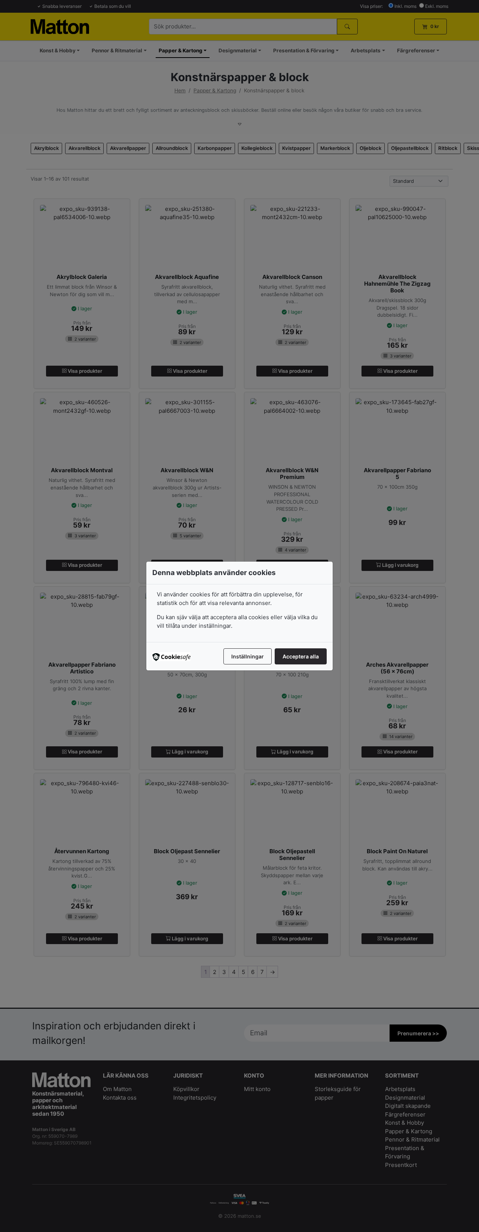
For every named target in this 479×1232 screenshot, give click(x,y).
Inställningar (247, 656)
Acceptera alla (301, 656)
